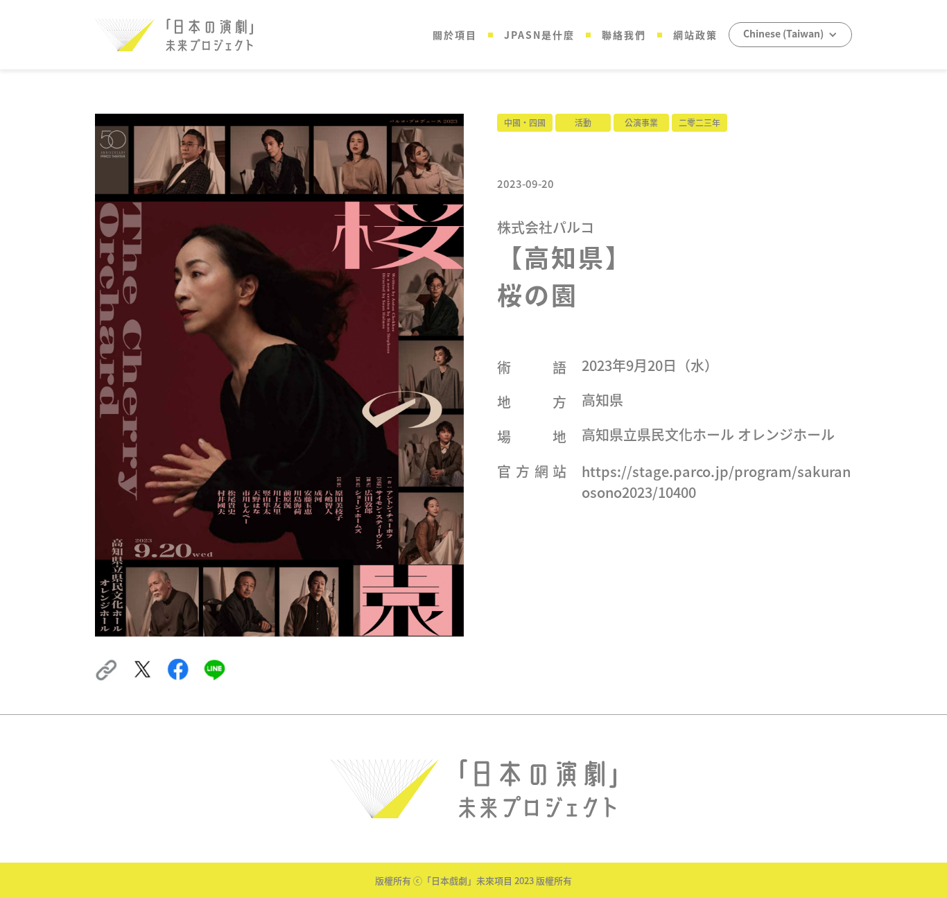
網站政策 (695, 35)
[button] (790, 34)
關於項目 (455, 35)
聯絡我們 (624, 35)
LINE (213, 666)
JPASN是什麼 (539, 35)
